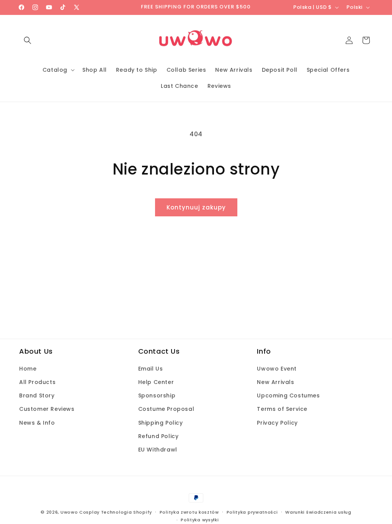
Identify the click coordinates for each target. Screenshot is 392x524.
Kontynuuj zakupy (196, 207)
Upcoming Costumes (288, 395)
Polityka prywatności (252, 512)
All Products (37, 382)
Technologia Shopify (126, 512)
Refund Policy (158, 436)
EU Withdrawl (157, 449)
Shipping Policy (160, 423)
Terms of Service (282, 409)
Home (27, 368)
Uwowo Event (277, 368)
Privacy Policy (277, 423)
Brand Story (37, 395)
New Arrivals (275, 382)
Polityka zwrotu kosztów (189, 512)
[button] (27, 40)
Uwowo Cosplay (80, 512)
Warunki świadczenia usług (318, 512)
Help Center (156, 382)
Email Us (150, 368)
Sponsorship (157, 395)
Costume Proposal (166, 409)
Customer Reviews (47, 409)
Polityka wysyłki (200, 520)
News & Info (37, 423)
